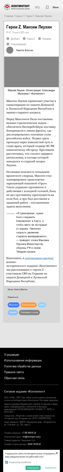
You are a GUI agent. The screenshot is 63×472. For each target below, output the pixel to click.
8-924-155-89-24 (34, 444)
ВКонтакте (13, 305)
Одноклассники (28, 305)
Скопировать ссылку (29, 312)
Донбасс (15, 38)
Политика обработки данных (22, 366)
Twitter (42, 305)
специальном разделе (39, 258)
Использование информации (22, 360)
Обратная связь (14, 378)
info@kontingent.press (31, 436)
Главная (8, 15)
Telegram (12, 312)
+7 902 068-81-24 (29, 433)
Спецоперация (18, 44)
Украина (46, 38)
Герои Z (19, 15)
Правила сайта (14, 372)
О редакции (11, 354)
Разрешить (33, 467)
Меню (56, 7)
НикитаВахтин (24, 50)
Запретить (50, 467)
